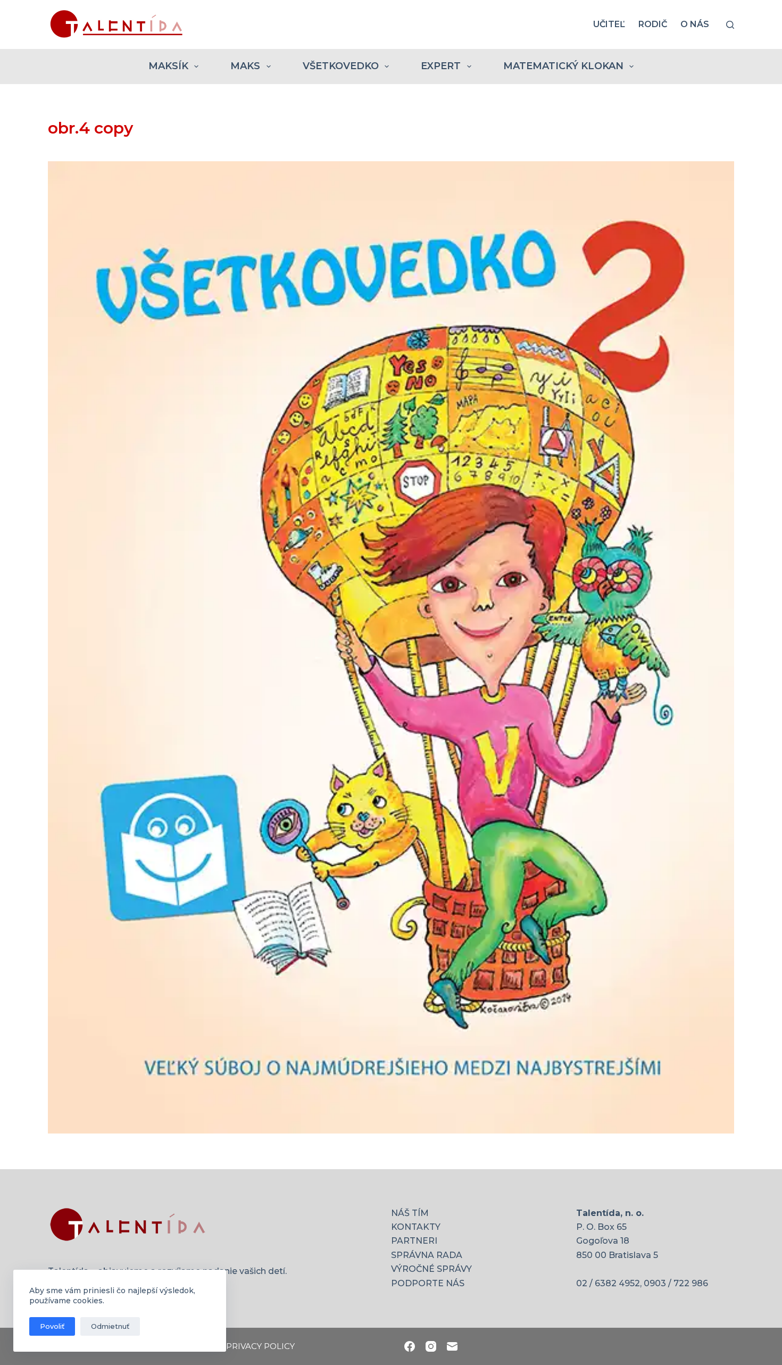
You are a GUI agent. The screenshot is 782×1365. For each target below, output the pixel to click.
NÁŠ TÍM (410, 1213)
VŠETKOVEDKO (341, 66)
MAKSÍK (168, 66)
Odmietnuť (110, 1326)
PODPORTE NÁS (427, 1283)
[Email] (452, 1346)
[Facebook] (409, 1346)
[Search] (730, 25)
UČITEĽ (609, 24)
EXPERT (441, 66)
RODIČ (652, 24)
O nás (694, 24)
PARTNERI (414, 1241)
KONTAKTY (415, 1227)
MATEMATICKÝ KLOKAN (563, 66)
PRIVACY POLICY (260, 1346)
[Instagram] (431, 1346)
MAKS (245, 66)
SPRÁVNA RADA (426, 1255)
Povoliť (52, 1326)
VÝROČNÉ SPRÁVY (431, 1269)
